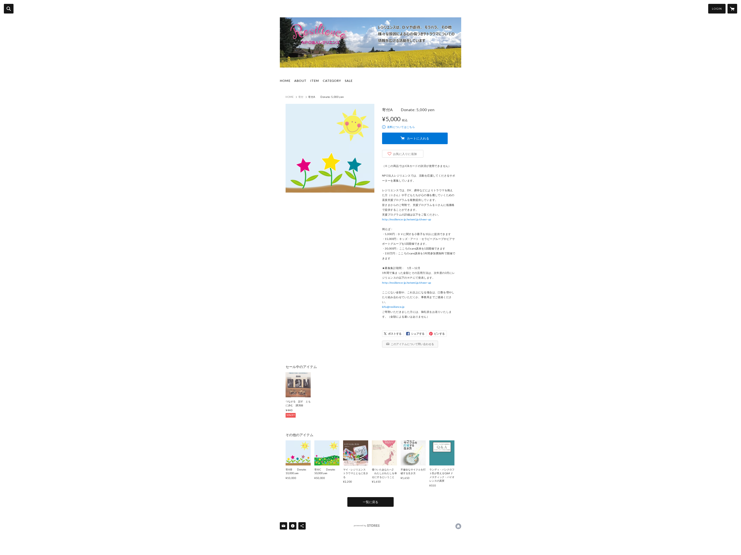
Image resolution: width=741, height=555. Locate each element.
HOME (285, 80)
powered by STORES (367, 525)
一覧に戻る (370, 502)
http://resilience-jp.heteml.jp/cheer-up (406, 219)
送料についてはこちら (401, 127)
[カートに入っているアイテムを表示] (732, 9)
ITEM (314, 80)
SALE (349, 80)
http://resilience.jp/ (458, 526)
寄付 (301, 96)
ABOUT (300, 80)
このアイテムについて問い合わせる (412, 344)
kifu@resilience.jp (393, 306)
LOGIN (717, 8)
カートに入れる (418, 138)
